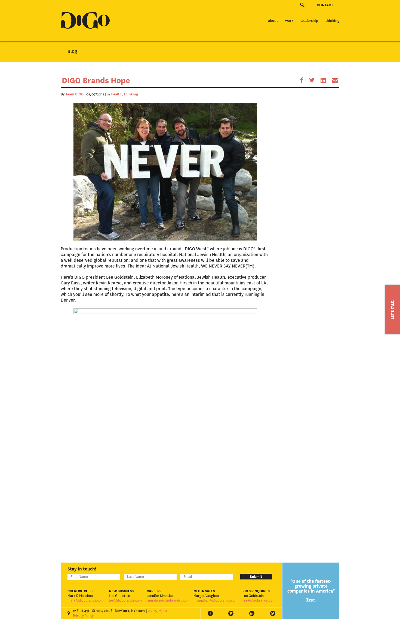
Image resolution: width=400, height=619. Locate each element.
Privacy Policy (83, 616)
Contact (325, 5)
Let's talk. (392, 309)
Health (116, 94)
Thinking (332, 20)
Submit (256, 576)
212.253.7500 (157, 611)
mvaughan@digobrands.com (215, 600)
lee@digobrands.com (125, 600)
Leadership (309, 20)
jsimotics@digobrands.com (167, 600)
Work (289, 20)
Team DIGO (75, 94)
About (273, 20)
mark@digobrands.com (85, 600)
